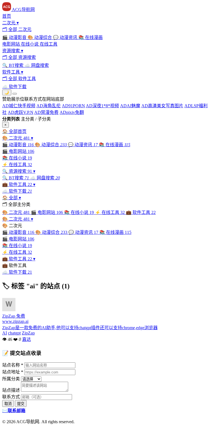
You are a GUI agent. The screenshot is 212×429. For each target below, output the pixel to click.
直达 (26, 339)
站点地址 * (12, 372)
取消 (8, 404)
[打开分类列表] (14, 94)
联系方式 (11, 396)
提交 (20, 404)
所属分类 (11, 378)
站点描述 (11, 390)
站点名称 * (12, 365)
